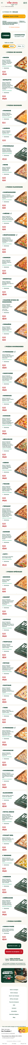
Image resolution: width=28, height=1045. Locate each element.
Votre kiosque (14, 997)
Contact (14, 1013)
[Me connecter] (24, 3)
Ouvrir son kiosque (14, 1000)
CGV (14, 1010)
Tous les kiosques (14, 1007)
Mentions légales (14, 1019)
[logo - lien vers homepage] (12, 3)
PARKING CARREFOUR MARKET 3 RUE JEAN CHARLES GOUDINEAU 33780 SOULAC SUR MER (10, 23)
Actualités (14, 1016)
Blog (14, 1022)
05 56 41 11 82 (22, 22)
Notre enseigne (14, 994)
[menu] (2, 3)
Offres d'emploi (14, 1004)
